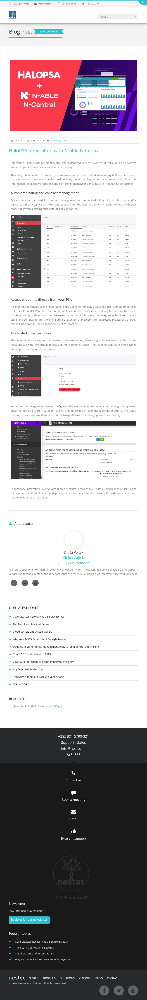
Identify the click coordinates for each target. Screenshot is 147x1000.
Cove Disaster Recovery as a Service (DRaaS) (39, 616)
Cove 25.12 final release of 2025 (32, 654)
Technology (55, 140)
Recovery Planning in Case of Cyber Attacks (39, 677)
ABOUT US (49, 978)
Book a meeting (69, 3)
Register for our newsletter (29, 919)
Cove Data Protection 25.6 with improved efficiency (43, 661)
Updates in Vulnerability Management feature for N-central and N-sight (56, 646)
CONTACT (113, 978)
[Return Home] (12, 14)
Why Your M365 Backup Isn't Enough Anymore (40, 639)
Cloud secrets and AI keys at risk (32, 631)
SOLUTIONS (67, 978)
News (65, 140)
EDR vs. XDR (20, 684)
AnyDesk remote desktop (28, 669)
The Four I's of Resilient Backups (32, 624)
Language (92, 4)
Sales (81, 742)
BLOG (99, 978)
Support (67, 742)
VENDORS (85, 978)
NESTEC (33, 978)
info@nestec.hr (45, 3)
